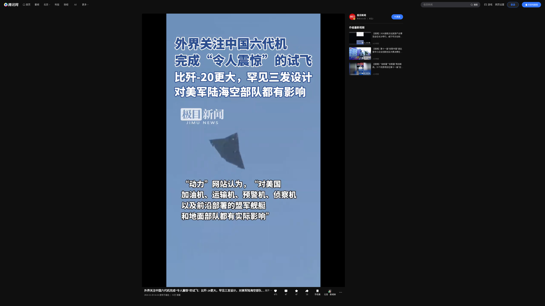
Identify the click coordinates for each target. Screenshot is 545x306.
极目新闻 (361, 15)
